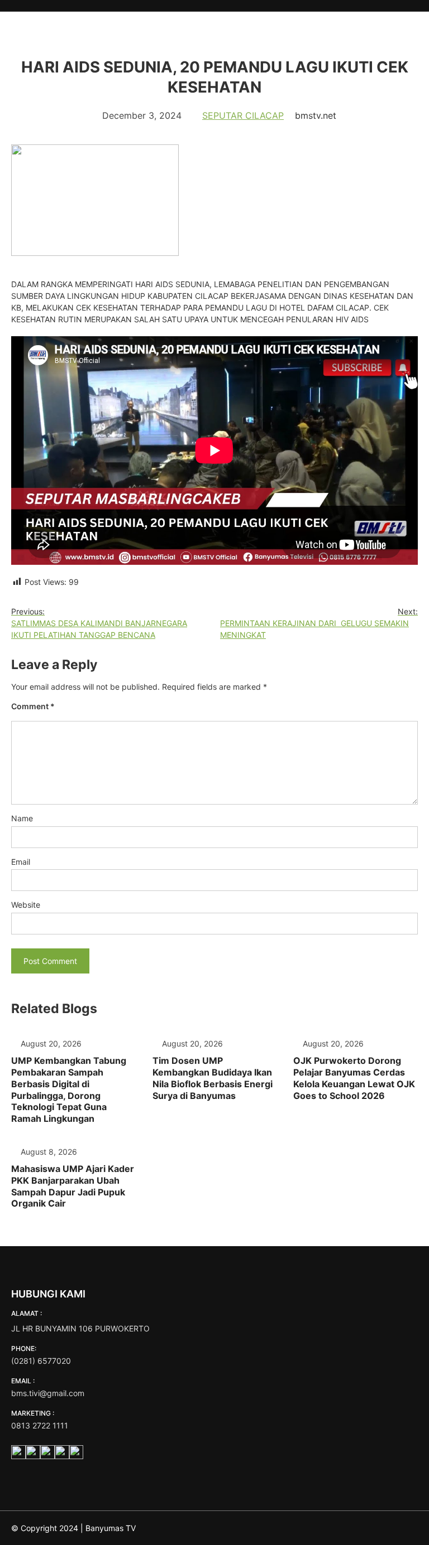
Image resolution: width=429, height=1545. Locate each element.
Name (22, 818)
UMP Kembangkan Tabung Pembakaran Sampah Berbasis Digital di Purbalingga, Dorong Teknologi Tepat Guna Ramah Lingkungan (68, 1089)
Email (20, 861)
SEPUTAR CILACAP (243, 115)
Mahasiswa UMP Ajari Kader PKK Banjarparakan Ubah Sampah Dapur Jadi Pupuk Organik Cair (72, 1186)
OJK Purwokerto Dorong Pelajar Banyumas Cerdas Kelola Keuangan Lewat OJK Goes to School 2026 (354, 1078)
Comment (33, 706)
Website (25, 904)
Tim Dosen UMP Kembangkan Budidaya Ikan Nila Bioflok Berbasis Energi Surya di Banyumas (212, 1078)
